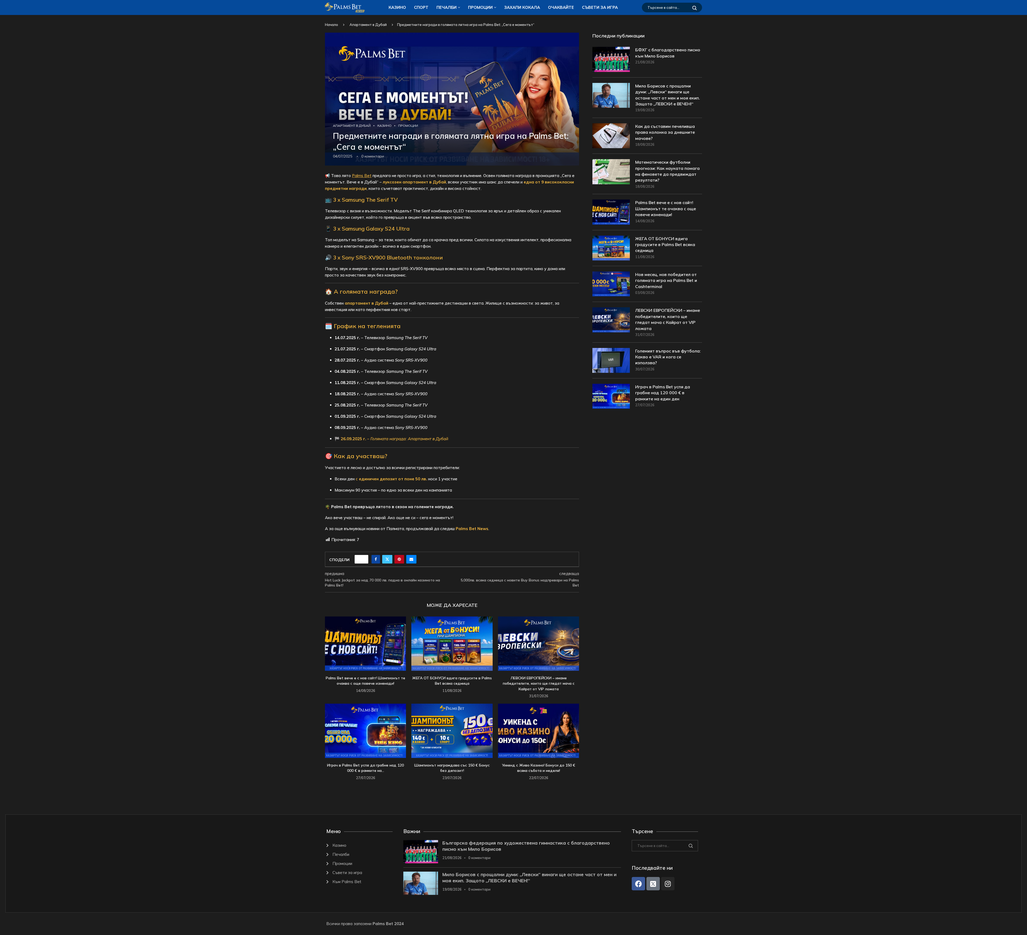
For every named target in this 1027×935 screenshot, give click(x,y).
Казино (397, 7)
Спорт (421, 7)
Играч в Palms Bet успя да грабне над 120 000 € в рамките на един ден (662, 392)
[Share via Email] (411, 559)
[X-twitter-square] (653, 883)
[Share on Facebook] (375, 559)
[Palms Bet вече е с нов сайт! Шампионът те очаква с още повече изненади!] (365, 643)
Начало (331, 24)
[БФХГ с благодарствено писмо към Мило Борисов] (611, 59)
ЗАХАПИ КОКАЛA (522, 7)
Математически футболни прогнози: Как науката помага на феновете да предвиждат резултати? (667, 171)
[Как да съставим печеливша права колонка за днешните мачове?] (611, 135)
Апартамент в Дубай (368, 24)
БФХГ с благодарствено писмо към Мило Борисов (667, 52)
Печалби (446, 7)
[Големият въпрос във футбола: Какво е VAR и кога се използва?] (611, 360)
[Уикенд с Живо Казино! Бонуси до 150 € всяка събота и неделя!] (538, 731)
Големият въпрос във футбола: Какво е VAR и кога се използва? (668, 357)
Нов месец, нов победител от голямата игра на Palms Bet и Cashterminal (666, 280)
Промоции (480, 7)
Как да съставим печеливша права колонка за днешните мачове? (665, 132)
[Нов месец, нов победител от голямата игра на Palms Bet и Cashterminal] (611, 283)
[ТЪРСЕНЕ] (694, 7)
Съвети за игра (600, 7)
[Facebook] (638, 883)
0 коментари (479, 858)
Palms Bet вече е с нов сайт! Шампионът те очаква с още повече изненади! (665, 208)
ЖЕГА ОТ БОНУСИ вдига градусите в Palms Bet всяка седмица (665, 244)
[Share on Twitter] (387, 559)
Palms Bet (361, 175)
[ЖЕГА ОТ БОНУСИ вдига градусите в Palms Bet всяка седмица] (451, 643)
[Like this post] (363, 559)
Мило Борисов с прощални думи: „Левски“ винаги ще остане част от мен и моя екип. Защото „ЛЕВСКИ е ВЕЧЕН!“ (667, 94)
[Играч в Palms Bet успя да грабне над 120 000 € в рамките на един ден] (365, 731)
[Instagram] (668, 883)
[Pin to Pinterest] (399, 559)
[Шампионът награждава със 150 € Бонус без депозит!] (451, 731)
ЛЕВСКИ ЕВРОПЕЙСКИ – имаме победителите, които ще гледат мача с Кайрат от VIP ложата (538, 683)
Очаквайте (561, 7)
